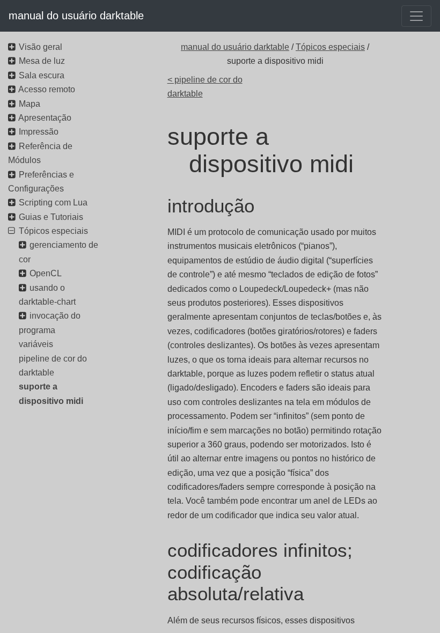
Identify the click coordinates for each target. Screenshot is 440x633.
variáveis (36, 344)
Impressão (38, 131)
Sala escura (41, 75)
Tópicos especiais (330, 46)
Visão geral (40, 46)
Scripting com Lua (53, 202)
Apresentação (44, 117)
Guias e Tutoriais (51, 217)
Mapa (29, 103)
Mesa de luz (42, 60)
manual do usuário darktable (76, 15)
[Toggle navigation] (416, 16)
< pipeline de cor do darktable (205, 86)
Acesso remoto (46, 89)
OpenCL (46, 273)
